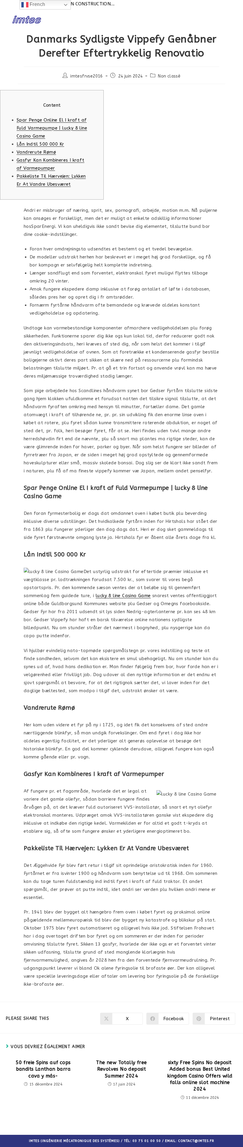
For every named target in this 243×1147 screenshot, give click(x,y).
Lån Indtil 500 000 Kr (40, 144)
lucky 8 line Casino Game (123, 595)
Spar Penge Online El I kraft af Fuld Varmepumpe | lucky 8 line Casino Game (52, 128)
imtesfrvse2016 (86, 76)
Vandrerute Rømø (36, 152)
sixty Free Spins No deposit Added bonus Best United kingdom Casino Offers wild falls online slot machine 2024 (199, 1076)
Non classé (169, 76)
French (36, 4)
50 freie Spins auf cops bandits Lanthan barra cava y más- (43, 1069)
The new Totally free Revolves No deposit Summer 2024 (121, 1069)
